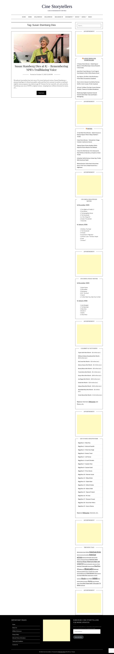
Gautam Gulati (89, 467)
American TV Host (96, 564)
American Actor (95, 552)
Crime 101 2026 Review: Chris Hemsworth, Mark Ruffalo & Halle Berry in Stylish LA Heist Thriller (89, 152)
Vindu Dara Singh (89, 450)
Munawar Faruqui (90, 499)
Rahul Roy (87, 442)
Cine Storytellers (57, 6)
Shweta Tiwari (89, 453)
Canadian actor (92, 571)
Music (90, 17)
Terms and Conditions (17, 641)
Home (24, 17)
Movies (89, 128)
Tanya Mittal (83, 583)
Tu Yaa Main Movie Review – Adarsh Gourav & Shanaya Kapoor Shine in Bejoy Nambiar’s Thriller (89, 134)
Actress (87, 552)
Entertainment (90, 573)
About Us (14, 627)
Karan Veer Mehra (90, 502)
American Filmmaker (86, 557)
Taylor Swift (89, 583)
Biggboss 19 (81, 569)
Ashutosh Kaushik (89, 446)
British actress (85, 571)
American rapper (93, 559)
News (30, 17)
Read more (41, 93)
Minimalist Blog (61, 651)
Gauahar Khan (88, 464)
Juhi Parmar (88, 457)
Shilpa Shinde (89, 478)
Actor (84, 552)
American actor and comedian (83, 554)
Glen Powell (79, 575)
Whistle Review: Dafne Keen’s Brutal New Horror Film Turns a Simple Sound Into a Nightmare (87, 165)
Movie (77, 17)
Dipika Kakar (89, 481)
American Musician (85, 559)
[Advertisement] (89, 44)
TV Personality (96, 583)
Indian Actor (84, 575)
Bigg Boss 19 (59, 17)
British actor (79, 571)
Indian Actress (91, 575)
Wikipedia (92, 402)
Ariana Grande (91, 566)
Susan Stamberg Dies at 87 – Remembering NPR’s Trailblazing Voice (41, 68)
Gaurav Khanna (90, 506)
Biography (69, 17)
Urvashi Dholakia (89, 460)
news (94, 578)
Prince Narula (88, 471)
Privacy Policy (15, 634)
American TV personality (82, 566)
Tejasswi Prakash (90, 492)
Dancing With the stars (81, 573)
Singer (93, 581)
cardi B (96, 571)
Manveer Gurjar (90, 474)
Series (84, 17)
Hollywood (38, 17)
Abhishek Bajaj (80, 552)
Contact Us (15, 644)
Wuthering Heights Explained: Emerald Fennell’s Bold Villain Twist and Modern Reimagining (87, 94)
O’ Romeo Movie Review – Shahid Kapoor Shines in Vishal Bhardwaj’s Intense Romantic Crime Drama (88, 65)
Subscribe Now (78, 637)
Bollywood (48, 17)
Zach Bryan (82, 585)
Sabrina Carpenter (84, 581)
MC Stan (88, 495)
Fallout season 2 (97, 573)
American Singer (82, 561)
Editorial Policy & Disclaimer (19, 638)
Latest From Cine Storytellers (90, 59)
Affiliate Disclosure (17, 631)
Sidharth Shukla (90, 485)
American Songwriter (88, 564)
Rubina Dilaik (89, 488)
